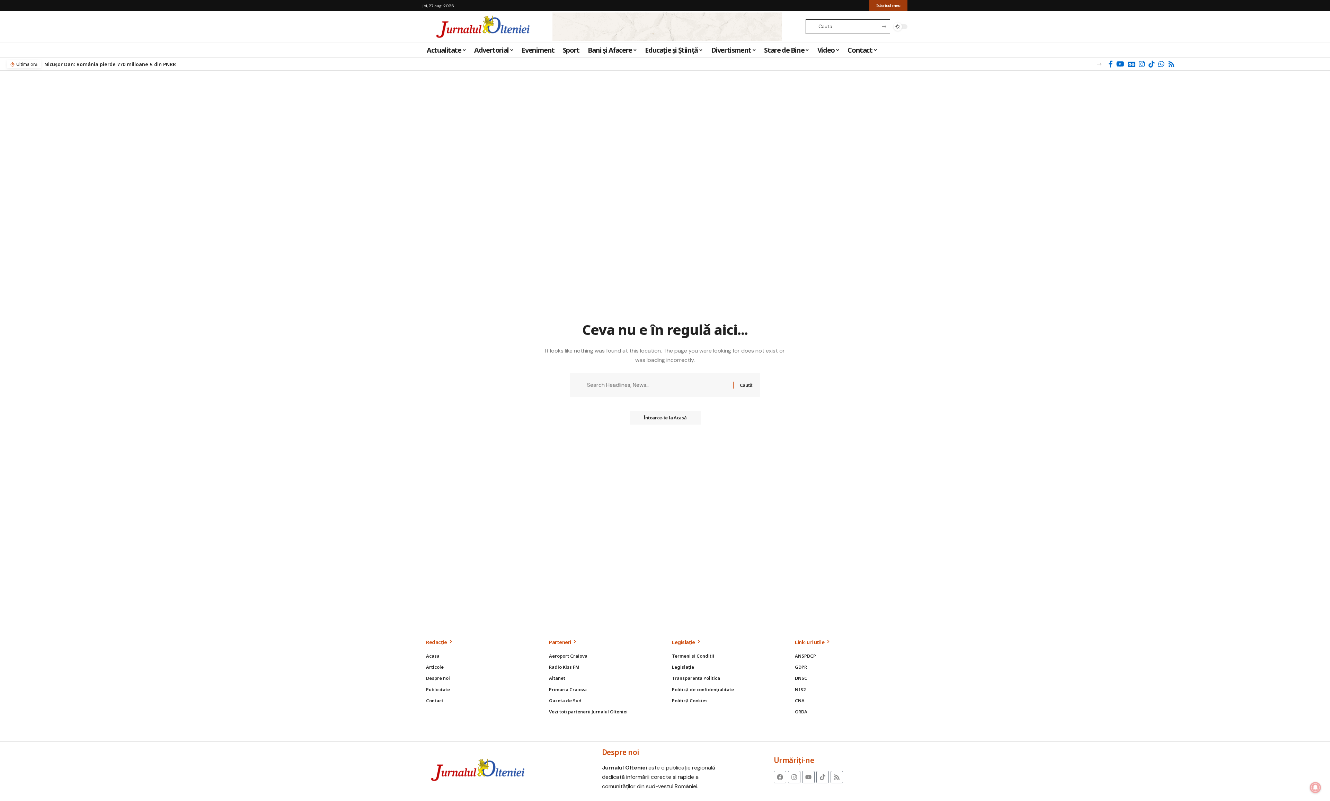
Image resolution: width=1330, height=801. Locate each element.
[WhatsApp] (1161, 64)
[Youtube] (808, 777)
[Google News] (1131, 64)
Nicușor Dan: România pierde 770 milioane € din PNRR (110, 64)
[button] (1099, 64)
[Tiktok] (822, 777)
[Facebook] (1111, 64)
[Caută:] (657, 385)
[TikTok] (1151, 64)
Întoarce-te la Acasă (665, 418)
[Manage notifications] (1315, 787)
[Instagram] (1142, 64)
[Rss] (1171, 64)
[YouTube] (1120, 64)
